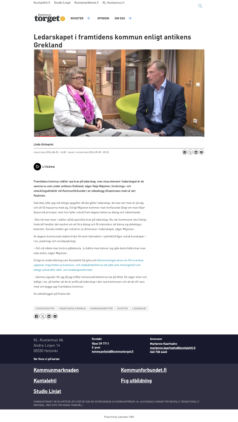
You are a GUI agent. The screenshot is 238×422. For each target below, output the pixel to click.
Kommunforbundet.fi (144, 370)
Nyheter (77, 18)
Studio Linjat (62, 2)
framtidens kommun (72, 308)
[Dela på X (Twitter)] (190, 152)
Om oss (120, 18)
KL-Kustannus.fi (113, 2)
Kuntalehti (45, 380)
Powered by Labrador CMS (119, 416)
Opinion (103, 18)
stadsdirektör (45, 308)
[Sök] (200, 6)
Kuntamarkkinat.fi (86, 2)
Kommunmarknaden (56, 370)
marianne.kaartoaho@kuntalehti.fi (172, 348)
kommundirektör (101, 308)
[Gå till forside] (49, 18)
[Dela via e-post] (201, 152)
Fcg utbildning (136, 380)
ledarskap (139, 308)
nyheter (122, 308)
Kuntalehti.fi (42, 2)
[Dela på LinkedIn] (195, 152)
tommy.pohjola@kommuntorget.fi (112, 351)
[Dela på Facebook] (184, 152)
